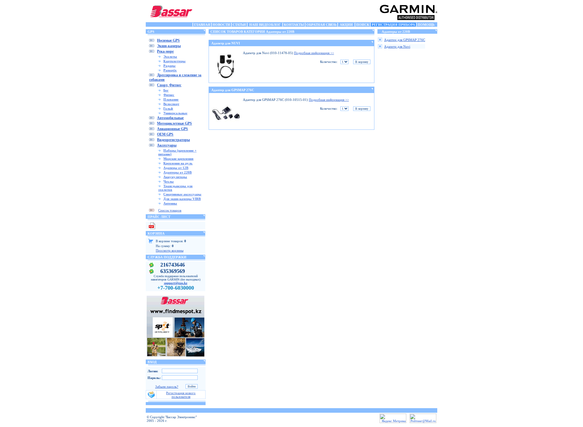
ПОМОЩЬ (426, 24)
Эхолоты (170, 56)
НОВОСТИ (221, 24)
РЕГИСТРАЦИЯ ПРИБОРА (393, 24)
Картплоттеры (174, 61)
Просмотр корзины (169, 250)
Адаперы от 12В (175, 168)
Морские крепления (178, 158)
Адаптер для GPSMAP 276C (232, 90)
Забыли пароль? (166, 386)
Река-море (165, 51)
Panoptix (170, 70)
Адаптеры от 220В (177, 172)
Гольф (168, 108)
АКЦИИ (346, 24)
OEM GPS (165, 134)
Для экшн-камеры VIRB (182, 199)
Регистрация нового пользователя (181, 394)
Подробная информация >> (314, 53)
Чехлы (168, 181)
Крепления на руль (178, 163)
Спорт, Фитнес (169, 85)
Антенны (170, 203)
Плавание (171, 99)
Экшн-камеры (169, 46)
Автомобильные (170, 118)
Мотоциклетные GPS (174, 123)
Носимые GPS (168, 40)
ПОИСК (362, 24)
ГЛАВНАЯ (202, 24)
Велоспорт (171, 104)
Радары (169, 65)
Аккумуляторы (175, 177)
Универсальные (175, 113)
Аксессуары (166, 145)
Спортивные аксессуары (182, 194)
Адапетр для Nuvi (397, 46)
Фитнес (168, 95)
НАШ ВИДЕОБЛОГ (265, 24)
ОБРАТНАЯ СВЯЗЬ (321, 24)
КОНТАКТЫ (294, 24)
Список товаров (169, 210)
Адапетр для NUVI (225, 43)
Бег (166, 90)
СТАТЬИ (239, 24)
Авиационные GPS (172, 129)
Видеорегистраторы (173, 140)
